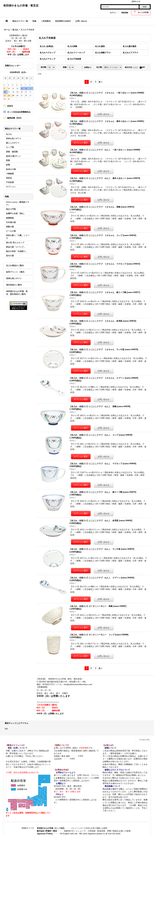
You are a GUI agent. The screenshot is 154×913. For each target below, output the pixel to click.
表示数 (44, 67)
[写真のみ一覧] (136, 67)
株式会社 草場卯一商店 (47, 831)
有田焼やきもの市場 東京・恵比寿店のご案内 (17, 292)
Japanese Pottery (45, 833)
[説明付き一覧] (143, 67)
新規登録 (125, 12)
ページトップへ (144, 740)
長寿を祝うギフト (14, 278)
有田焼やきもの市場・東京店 (20, 5)
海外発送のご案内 (14, 285)
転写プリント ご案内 (15, 272)
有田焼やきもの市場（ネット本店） (51, 828)
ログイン (113, 12)
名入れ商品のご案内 (15, 265)
